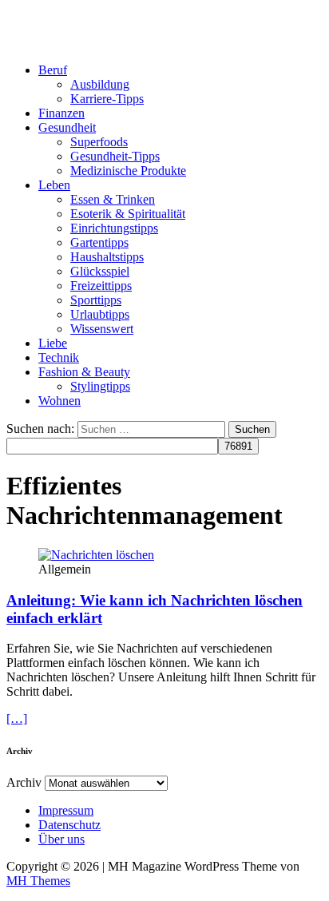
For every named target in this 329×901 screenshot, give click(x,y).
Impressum (65, 810)
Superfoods (99, 142)
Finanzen (61, 113)
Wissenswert (101, 328)
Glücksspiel (99, 271)
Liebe (52, 343)
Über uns (61, 839)
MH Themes (38, 880)
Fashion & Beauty (84, 372)
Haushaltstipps (107, 257)
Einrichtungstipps (114, 228)
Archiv (24, 782)
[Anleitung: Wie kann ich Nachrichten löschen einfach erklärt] (96, 555)
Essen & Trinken (112, 199)
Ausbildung (99, 84)
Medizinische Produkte (128, 170)
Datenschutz (69, 825)
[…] (16, 718)
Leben (54, 185)
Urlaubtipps (99, 314)
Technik (58, 357)
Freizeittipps (101, 285)
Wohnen (59, 400)
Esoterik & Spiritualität (127, 213)
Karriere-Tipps (107, 98)
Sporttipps (95, 300)
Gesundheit (67, 127)
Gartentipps (99, 242)
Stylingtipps (100, 386)
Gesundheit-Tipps (115, 156)
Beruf (52, 70)
